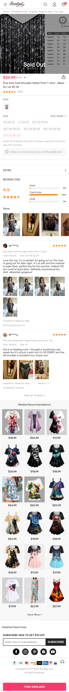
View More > (34, 614)
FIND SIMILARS (34, 686)
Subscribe (56, 642)
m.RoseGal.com (19, 4)
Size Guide (57, 116)
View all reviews (33, 395)
